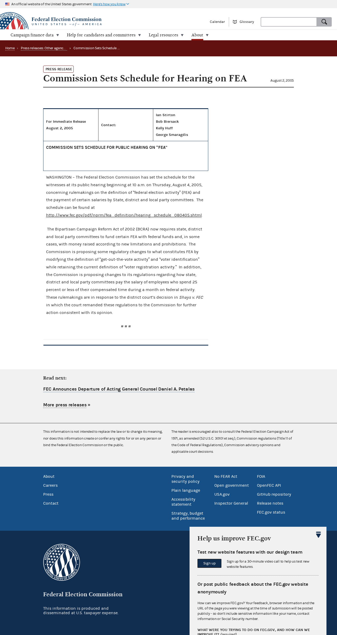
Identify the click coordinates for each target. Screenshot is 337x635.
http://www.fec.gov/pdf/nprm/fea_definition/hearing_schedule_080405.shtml (124, 215)
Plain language (185, 490)
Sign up (209, 563)
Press (48, 494)
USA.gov (222, 494)
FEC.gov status (271, 512)
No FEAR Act (225, 476)
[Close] (318, 534)
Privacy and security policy (185, 479)
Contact (50, 503)
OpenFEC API (269, 485)
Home (10, 48)
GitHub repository (274, 494)
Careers (50, 485)
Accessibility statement (183, 502)
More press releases (64, 405)
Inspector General (231, 503)
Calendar (217, 22)
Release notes (270, 503)
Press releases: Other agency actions (49, 48)
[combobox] (289, 22)
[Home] (84, 21)
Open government (231, 485)
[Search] (324, 22)
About (48, 476)
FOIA (261, 476)
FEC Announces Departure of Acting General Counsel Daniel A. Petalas (119, 389)
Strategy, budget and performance (188, 516)
